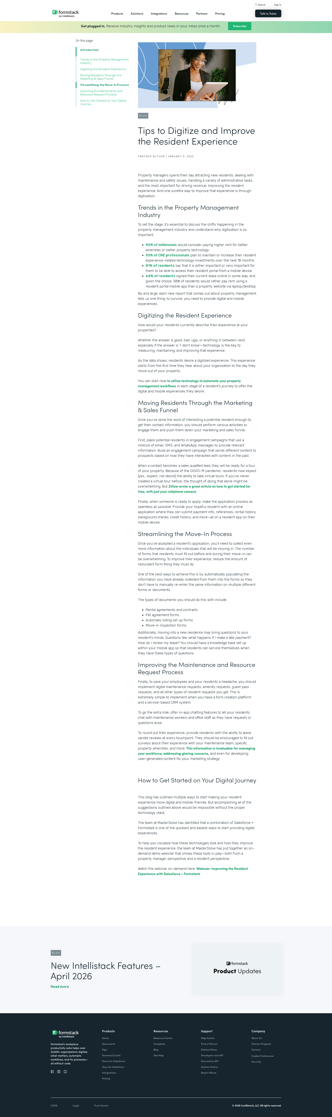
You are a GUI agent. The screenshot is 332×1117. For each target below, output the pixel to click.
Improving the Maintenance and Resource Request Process (101, 92)
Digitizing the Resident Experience (103, 69)
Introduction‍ (89, 50)
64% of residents (160, 276)
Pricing (220, 13)
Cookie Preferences (262, 1056)
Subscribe (239, 26)
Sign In (277, 4)
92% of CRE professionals (167, 255)
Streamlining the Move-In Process (105, 85)
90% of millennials (161, 245)
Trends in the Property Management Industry (104, 61)
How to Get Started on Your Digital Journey (103, 102)
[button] (117, 13)
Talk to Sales (268, 13)
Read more (60, 987)
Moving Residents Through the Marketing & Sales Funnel (100, 77)
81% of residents (160, 265)
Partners (202, 13)
